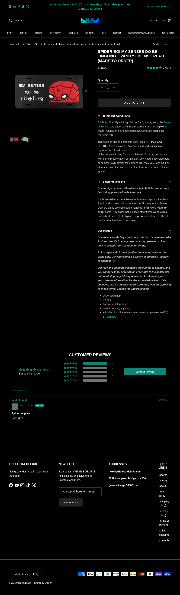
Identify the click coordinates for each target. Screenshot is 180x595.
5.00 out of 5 (44, 369)
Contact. (111, 316)
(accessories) (55, 33)
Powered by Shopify (42, 583)
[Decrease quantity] (101, 87)
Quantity (103, 80)
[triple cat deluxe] (90, 21)
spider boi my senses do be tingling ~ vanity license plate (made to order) (87, 44)
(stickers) (38, 33)
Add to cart (134, 102)
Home (12, 44)
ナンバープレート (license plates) (34, 44)
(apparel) (73, 33)
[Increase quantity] (115, 87)
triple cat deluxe (23, 583)
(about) (23, 33)
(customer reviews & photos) (141, 33)
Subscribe (70, 502)
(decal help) (168, 33)
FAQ (166, 312)
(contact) (117, 33)
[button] (71, 363)
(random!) (89, 33)
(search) (163, 474)
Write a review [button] (145, 371)
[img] (20, 400)
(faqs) (103, 33)
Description (105, 230)
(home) (10, 33)
